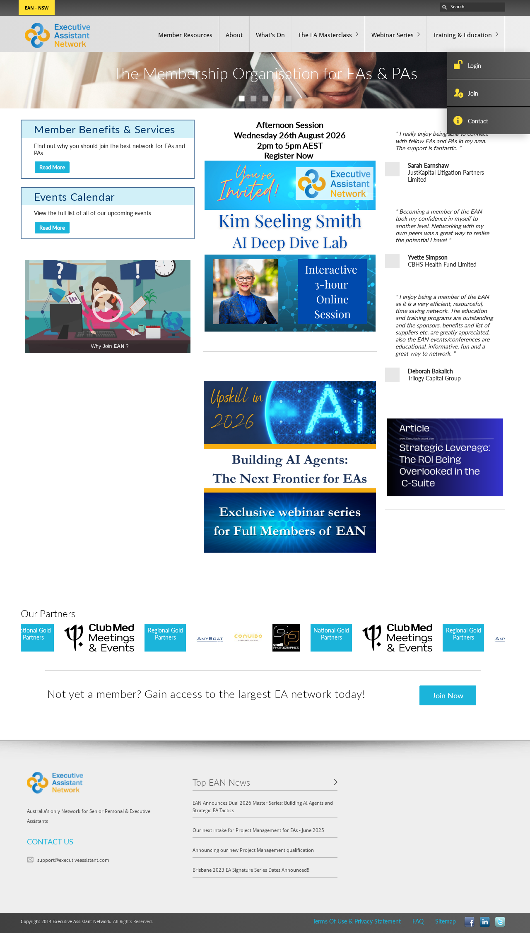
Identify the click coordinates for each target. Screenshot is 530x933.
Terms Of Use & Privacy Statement (357, 921)
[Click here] (290, 466)
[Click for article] (445, 456)
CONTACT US (50, 841)
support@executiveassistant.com (73, 859)
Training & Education (462, 35)
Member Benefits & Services (104, 129)
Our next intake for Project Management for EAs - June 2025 (258, 830)
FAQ (418, 921)
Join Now (447, 695)
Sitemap (445, 921)
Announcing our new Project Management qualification (253, 849)
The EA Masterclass (325, 35)
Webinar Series (392, 35)
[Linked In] (484, 921)
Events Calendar (74, 196)
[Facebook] (469, 921)
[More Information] (290, 245)
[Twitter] (500, 921)
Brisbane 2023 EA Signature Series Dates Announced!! (251, 869)
